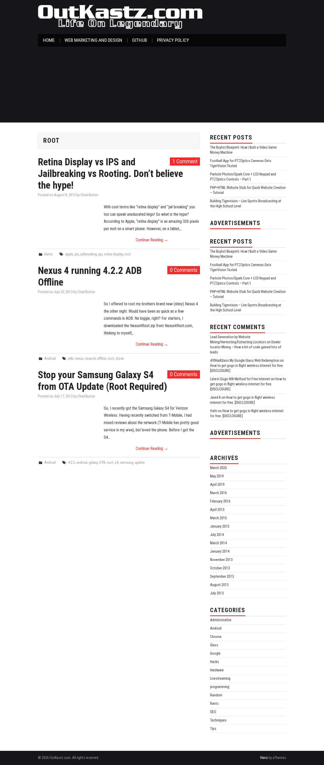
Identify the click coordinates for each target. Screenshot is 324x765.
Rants (48, 254)
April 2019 (217, 484)
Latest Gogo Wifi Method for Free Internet (240, 379)
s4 (116, 462)
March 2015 (218, 518)
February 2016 (220, 501)
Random (216, 695)
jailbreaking (88, 254)
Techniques (218, 720)
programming (219, 687)
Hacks (214, 662)
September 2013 (222, 576)
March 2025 (218, 468)
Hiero (264, 758)
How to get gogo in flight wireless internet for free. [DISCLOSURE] (248, 384)
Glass (214, 645)
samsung (126, 462)
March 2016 (218, 493)
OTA (102, 462)
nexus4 (90, 358)
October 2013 (220, 568)
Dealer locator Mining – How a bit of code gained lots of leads (245, 347)
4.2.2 (71, 462)
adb (70, 358)
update (140, 462)
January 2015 (219, 526)
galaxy (93, 462)
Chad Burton (89, 195)
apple (69, 254)
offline (101, 358)
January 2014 (219, 551)
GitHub (139, 40)
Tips (213, 729)
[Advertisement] (162, 84)
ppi (100, 254)
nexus (79, 358)
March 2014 (218, 543)
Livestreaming (220, 678)
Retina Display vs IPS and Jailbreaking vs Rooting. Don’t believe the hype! (110, 173)
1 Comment (184, 161)
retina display (113, 254)
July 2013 (217, 593)
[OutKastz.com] (120, 16)
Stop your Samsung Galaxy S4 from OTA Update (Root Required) (102, 380)
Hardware (217, 670)
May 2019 (217, 476)
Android (50, 358)
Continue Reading (152, 239)
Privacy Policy (173, 40)
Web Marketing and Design (93, 40)
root (128, 254)
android (81, 462)
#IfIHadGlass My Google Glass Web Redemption (244, 360)
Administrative (220, 620)
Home (49, 40)
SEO (213, 712)
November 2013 (221, 560)
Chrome (215, 637)
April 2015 (217, 510)
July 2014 (217, 535)
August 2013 (219, 585)
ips (77, 254)
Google (215, 653)
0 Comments (183, 270)
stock (119, 358)
